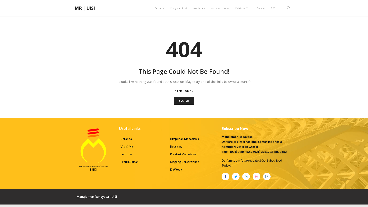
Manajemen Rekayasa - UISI (97, 197)
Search (184, 100)
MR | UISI (85, 8)
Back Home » (184, 91)
